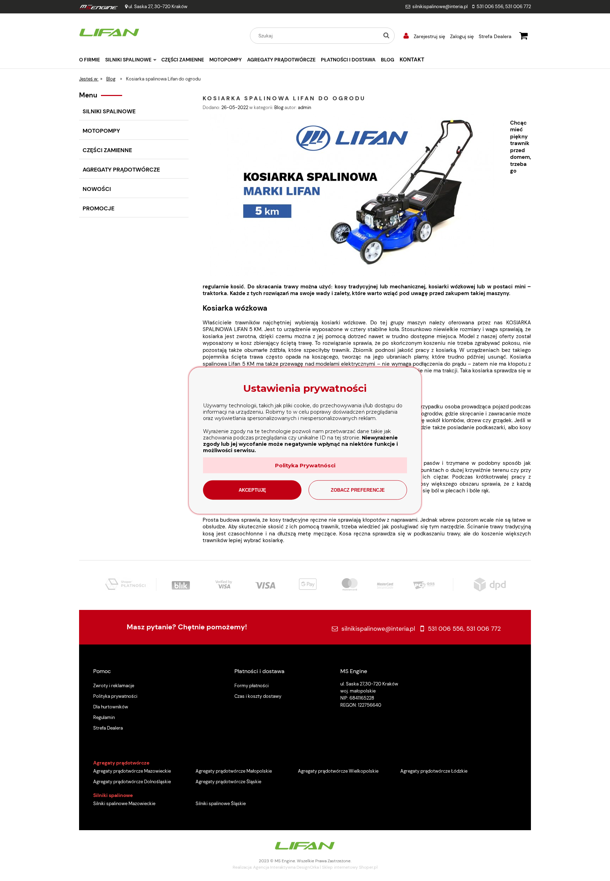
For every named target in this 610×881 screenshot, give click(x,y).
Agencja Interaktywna (274, 867)
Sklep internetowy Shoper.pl (350, 867)
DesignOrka (308, 867)
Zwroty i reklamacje (113, 686)
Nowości (97, 189)
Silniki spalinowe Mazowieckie (124, 804)
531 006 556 (490, 7)
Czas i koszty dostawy (257, 696)
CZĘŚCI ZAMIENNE (107, 150)
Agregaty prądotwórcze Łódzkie (433, 771)
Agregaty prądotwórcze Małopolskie (234, 771)
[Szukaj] (386, 36)
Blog (278, 107)
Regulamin (104, 717)
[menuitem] (92, 59)
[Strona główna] (109, 31)
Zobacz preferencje (358, 489)
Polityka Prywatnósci (305, 465)
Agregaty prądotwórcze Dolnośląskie (132, 782)
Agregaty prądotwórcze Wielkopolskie (338, 771)
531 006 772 (518, 7)
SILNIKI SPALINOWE (109, 111)
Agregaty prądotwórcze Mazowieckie (132, 771)
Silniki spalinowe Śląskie (221, 804)
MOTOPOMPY (101, 130)
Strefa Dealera (495, 36)
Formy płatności (251, 686)
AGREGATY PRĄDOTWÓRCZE (121, 169)
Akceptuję (252, 489)
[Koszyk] (523, 35)
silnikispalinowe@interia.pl (440, 7)
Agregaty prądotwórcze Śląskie (228, 782)
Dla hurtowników (110, 707)
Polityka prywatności (115, 696)
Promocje (98, 208)
